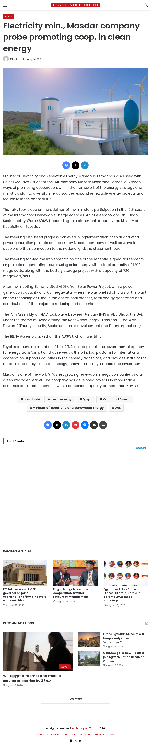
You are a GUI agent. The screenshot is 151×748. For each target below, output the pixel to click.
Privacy (99, 734)
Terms (110, 734)
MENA (13, 59)
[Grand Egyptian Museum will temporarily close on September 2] (89, 639)
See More (75, 699)
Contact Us (69, 734)
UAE (118, 408)
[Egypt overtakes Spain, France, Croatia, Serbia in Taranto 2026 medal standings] (126, 572)
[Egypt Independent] (75, 5)
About (40, 734)
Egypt (8, 16)
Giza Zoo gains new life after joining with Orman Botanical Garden (124, 657)
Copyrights (85, 734)
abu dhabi (31, 399)
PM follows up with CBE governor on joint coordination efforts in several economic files (25, 594)
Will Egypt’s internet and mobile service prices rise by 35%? (32, 678)
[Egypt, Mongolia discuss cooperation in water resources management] (75, 572)
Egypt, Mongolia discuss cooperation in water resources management (70, 593)
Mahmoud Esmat (116, 399)
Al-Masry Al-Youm (84, 728)
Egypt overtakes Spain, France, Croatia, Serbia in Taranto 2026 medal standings (122, 594)
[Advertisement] (75, 499)
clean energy (61, 399)
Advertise (53, 734)
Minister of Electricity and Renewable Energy (68, 408)
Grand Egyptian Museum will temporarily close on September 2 (123, 638)
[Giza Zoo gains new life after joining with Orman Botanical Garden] (89, 658)
